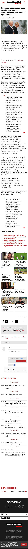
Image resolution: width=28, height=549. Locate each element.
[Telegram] (4, 507)
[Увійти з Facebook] (14, 365)
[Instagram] (19, 507)
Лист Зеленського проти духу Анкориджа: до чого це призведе (15, 426)
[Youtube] (15, 507)
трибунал (24, 336)
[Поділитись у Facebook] (3, 321)
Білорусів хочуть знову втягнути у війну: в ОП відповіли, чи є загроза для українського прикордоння (15, 454)
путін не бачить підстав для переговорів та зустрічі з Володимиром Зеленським (13, 421)
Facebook (5, 329)
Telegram (18, 330)
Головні (12, 491)
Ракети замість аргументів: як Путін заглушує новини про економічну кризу (15, 435)
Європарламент (9, 336)
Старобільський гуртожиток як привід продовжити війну (14, 443)
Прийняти (24, 544)
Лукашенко (17, 336)
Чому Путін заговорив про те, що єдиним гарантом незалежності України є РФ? (14, 387)
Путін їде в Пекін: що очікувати (14, 450)
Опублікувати (21, 361)
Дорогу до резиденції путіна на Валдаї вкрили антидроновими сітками (14, 412)
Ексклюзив (21, 491)
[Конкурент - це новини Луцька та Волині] (14, 526)
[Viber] (23, 507)
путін (7, 338)
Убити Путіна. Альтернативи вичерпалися (13, 395)
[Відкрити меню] (3, 3)
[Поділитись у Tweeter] (13, 321)
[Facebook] (8, 507)
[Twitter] (12, 507)
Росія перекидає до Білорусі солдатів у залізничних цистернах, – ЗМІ (15, 245)
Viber (23, 330)
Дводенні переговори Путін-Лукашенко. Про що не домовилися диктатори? (15, 403)
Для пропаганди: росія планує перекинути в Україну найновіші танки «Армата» (15, 236)
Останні (3, 491)
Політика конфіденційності (9, 546)
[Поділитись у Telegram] (23, 321)
